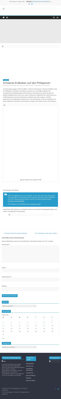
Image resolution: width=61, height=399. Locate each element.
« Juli (3, 338)
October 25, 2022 (35, 204)
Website (4, 286)
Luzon (43, 85)
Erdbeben (6, 80)
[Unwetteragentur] (3, 17)
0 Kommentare (31, 85)
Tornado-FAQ (29, 373)
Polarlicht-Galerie (30, 380)
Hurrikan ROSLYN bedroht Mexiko (15, 233)
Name (4, 268)
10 (3, 325)
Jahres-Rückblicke (30, 375)
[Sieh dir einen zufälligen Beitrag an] (57, 17)
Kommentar (6, 244)
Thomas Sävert (22, 85)
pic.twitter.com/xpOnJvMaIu (16, 201)
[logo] (4, 361)
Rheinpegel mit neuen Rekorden (40, 1)
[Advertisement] (30, 31)
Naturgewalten (30, 363)
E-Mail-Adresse (7, 277)
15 (44, 325)
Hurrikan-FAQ (29, 366)
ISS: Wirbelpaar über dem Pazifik (46, 233)
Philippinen (47, 85)
